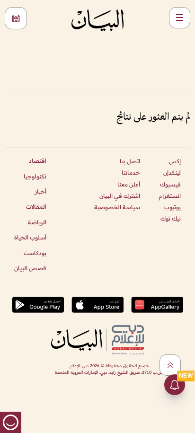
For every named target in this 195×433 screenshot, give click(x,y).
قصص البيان (30, 268)
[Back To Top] (170, 365)
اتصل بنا (130, 161)
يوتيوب (172, 207)
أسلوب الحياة (30, 237)
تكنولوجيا (35, 176)
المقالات (36, 206)
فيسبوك (170, 184)
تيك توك (170, 218)
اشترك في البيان (119, 195)
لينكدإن (172, 172)
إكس (175, 161)
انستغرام (170, 195)
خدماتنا (131, 172)
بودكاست (35, 252)
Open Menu (179, 18)
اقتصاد (37, 160)
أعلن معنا (128, 184)
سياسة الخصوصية (117, 207)
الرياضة (37, 222)
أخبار (40, 191)
